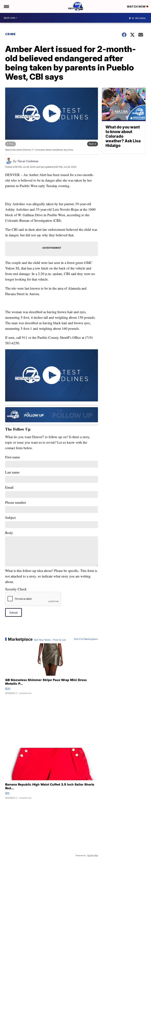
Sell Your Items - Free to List (50, 640)
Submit (13, 612)
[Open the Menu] (6, 6)
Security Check (16, 589)
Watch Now (136, 6)
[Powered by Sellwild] (92, 855)
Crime (10, 34)
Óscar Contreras (28, 161)
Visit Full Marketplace (86, 639)
